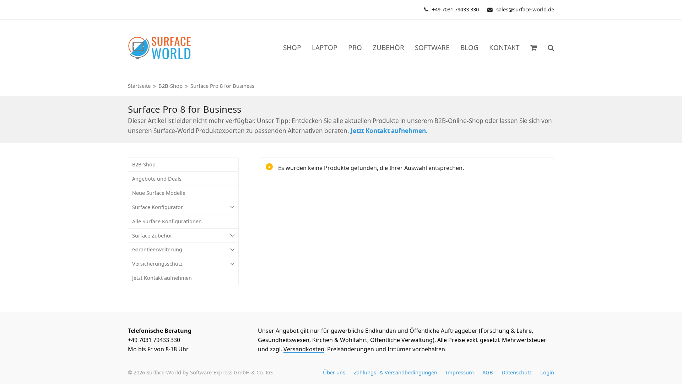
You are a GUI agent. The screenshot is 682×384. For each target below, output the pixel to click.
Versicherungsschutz (157, 263)
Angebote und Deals (157, 178)
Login (547, 372)
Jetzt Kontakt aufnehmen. (389, 131)
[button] (550, 48)
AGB (487, 372)
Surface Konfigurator (157, 207)
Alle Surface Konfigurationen (167, 221)
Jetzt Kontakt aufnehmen (162, 277)
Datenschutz (517, 372)
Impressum (460, 372)
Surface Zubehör (152, 235)
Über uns (334, 372)
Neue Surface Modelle (158, 193)
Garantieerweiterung (157, 249)
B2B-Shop (144, 164)
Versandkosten (303, 349)
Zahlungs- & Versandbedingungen (395, 372)
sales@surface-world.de (525, 9)
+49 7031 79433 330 (455, 9)
